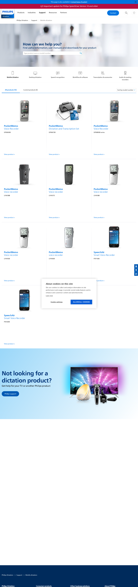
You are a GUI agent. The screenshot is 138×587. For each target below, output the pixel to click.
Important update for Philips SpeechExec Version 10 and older (71, 6)
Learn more (49, 296)
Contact (113, 12)
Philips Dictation (22, 20)
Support (42, 12)
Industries (32, 12)
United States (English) (79, 2)
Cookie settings (57, 302)
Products (20, 12)
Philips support (10, 393)
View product (8, 154)
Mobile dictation (46, 20)
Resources (53, 12)
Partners (63, 12)
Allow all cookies (81, 302)
